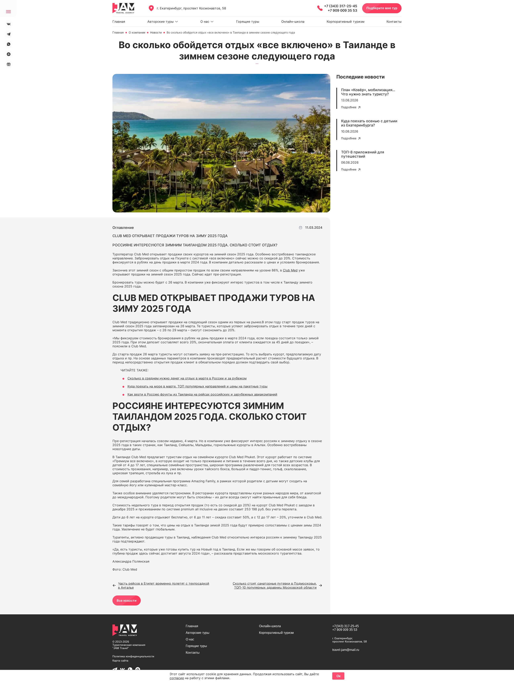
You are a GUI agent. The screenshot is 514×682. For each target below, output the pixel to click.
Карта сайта (120, 660)
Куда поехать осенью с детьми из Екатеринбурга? (369, 123)
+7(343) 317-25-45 (345, 626)
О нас (204, 21)
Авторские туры (160, 21)
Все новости (127, 600)
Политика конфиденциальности (133, 656)
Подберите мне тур (381, 8)
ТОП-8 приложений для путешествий (362, 154)
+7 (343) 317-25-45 (340, 6)
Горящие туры (247, 21)
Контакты (394, 21)
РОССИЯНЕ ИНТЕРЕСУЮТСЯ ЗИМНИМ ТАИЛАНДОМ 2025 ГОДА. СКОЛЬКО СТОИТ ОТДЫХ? (194, 245)
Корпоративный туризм (345, 21)
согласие (177, 678)
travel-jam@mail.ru (345, 649)
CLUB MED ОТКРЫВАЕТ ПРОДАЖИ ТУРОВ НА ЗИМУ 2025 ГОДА (170, 236)
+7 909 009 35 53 (342, 10)
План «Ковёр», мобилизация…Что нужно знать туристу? (368, 92)
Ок (339, 676)
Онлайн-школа (292, 21)
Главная (118, 21)
